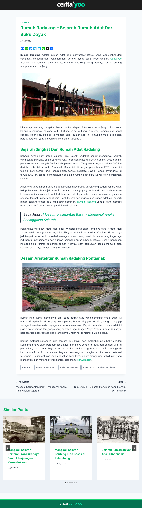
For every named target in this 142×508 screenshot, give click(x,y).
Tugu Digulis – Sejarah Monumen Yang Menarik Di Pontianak (100, 386)
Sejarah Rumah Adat (69, 367)
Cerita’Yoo (116, 58)
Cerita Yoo (27, 367)
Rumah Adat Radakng (46, 367)
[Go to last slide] (8, 448)
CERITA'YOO (76, 503)
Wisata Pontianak (106, 367)
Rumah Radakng (86, 201)
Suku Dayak (89, 367)
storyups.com (83, 359)
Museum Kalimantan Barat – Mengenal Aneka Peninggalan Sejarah (41, 386)
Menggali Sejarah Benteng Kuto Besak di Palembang (70, 454)
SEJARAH (24, 22)
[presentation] (24, 429)
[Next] (134, 448)
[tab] (65, 482)
